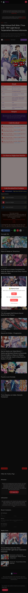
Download (14, 300)
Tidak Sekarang (14, 303)
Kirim (14, 293)
